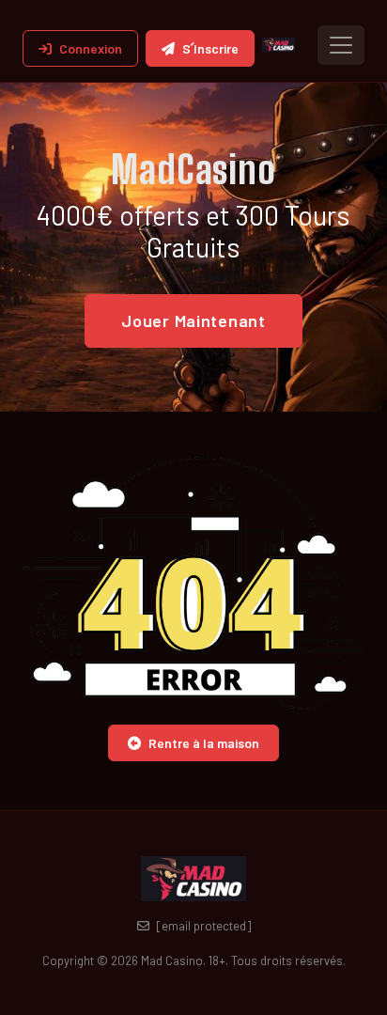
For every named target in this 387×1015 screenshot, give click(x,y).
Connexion (90, 48)
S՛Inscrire (210, 48)
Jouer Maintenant (193, 320)
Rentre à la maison (203, 743)
